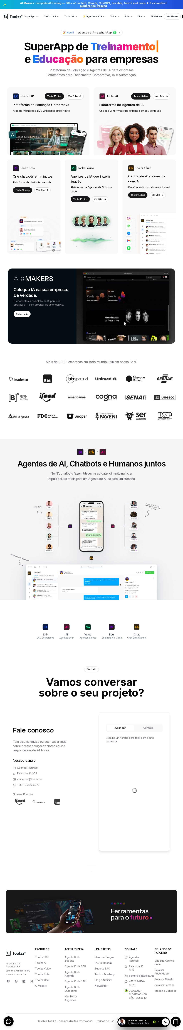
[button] (91, 306)
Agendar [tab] (120, 727)
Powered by (157, 1015)
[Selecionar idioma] (156, 1022)
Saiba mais (22, 314)
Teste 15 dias (54, 96)
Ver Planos (172, 16)
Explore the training (93, 6)
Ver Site (73, 96)
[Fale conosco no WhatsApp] (9, 1021)
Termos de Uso (105, 1020)
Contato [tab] (148, 727)
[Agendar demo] (176, 1022)
